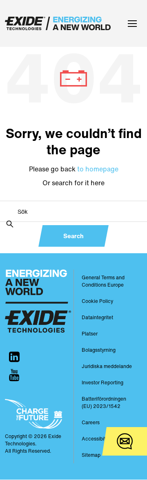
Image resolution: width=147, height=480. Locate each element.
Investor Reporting (102, 382)
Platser (90, 333)
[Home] (60, 23)
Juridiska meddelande (107, 366)
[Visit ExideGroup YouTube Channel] (14, 375)
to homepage (97, 169)
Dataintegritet (97, 317)
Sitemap (91, 455)
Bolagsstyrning (99, 349)
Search (73, 235)
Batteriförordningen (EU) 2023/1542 (104, 402)
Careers (91, 422)
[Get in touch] (124, 441)
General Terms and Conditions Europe (103, 281)
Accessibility (96, 438)
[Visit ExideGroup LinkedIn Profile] (14, 357)
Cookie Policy (97, 301)
